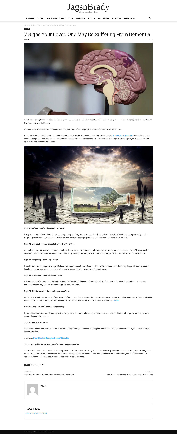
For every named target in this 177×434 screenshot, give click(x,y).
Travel (40, 18)
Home (26, 25)
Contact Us (129, 18)
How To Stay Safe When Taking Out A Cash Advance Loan (129, 375)
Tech (71, 18)
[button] (150, 19)
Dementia (34, 365)
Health (91, 18)
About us (116, 18)
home (116, 300)
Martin (26, 39)
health (42, 365)
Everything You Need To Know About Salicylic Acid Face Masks (49, 375)
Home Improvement (56, 18)
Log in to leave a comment (36, 413)
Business (30, 18)
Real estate (103, 18)
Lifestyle (80, 18)
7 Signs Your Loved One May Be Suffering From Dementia (87, 34)
